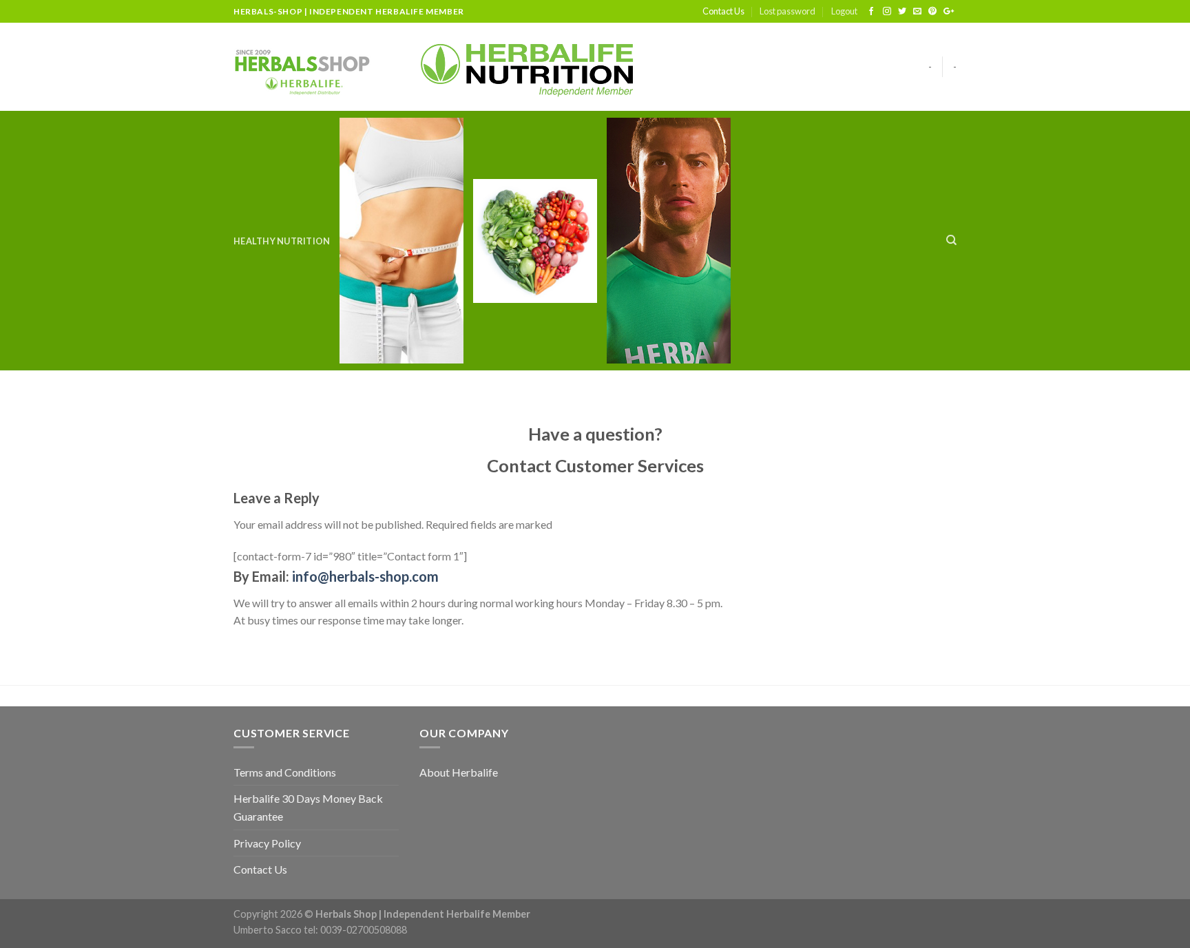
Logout (844, 11)
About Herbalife (458, 772)
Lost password (787, 11)
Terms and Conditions (284, 772)
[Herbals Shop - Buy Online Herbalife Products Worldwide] (302, 66)
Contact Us (723, 11)
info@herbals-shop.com (365, 576)
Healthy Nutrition (281, 240)
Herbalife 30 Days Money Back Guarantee (308, 807)
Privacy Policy (267, 843)
